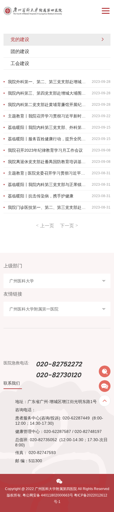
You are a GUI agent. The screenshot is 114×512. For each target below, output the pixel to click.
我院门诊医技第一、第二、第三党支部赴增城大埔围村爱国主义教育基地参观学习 (59, 207)
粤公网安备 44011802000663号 (48, 495)
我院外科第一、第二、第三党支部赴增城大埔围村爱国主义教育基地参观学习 (59, 81)
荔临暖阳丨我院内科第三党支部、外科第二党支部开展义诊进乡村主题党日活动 (59, 127)
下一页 (67, 225)
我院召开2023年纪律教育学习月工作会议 (59, 150)
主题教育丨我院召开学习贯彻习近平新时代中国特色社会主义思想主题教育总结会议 (59, 116)
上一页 (47, 225)
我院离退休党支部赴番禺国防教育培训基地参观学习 (59, 161)
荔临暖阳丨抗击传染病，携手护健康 (59, 196)
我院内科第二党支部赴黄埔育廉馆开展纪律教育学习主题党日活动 (59, 104)
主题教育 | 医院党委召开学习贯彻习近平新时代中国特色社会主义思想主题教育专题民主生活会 (59, 173)
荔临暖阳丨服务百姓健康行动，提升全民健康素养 (59, 138)
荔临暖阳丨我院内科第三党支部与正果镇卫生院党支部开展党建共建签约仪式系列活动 (59, 184)
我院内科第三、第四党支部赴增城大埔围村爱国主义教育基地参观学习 (59, 93)
